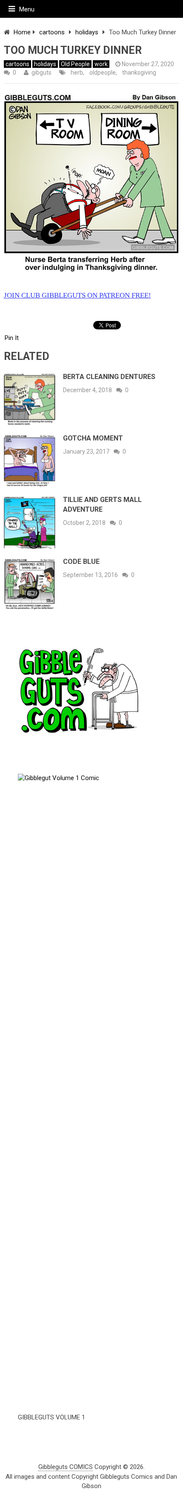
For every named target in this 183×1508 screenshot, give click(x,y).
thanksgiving (139, 72)
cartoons (52, 32)
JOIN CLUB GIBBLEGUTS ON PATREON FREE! (77, 295)
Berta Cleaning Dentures (109, 377)
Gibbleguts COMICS (65, 1467)
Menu (26, 9)
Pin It (12, 338)
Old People (75, 64)
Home (22, 32)
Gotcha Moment (93, 438)
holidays (86, 32)
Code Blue (81, 561)
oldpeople (102, 72)
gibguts (41, 72)
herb (77, 72)
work (101, 64)
